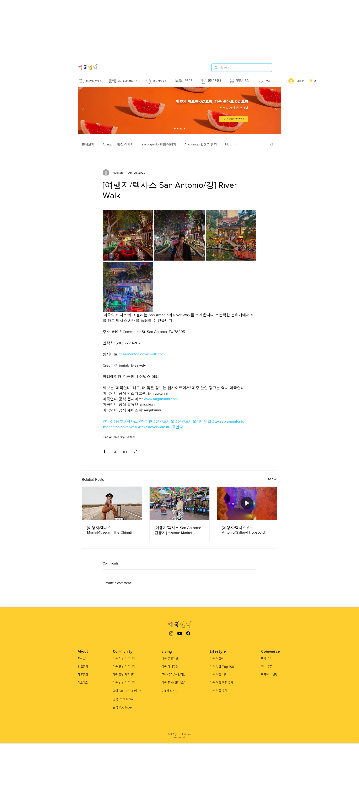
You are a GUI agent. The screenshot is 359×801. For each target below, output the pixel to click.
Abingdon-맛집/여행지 (118, 144)
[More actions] (253, 172)
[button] (233, 119)
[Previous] (83, 110)
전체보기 (88, 144)
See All (272, 478)
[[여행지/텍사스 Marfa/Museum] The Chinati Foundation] (112, 503)
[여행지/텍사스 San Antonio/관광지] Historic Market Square (178, 530)
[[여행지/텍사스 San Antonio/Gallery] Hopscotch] (247, 503)
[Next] (276, 110)
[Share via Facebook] (105, 451)
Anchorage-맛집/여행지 (200, 144)
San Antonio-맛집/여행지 (119, 437)
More (228, 144)
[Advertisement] (124, 29)
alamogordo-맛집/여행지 (159, 144)
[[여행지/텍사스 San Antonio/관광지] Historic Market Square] (180, 503)
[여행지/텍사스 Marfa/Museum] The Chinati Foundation (109, 530)
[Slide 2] (177, 128)
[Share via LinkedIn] (125, 451)
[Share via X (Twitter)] (115, 451)
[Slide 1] (175, 128)
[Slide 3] (181, 129)
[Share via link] (135, 451)
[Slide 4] (184, 128)
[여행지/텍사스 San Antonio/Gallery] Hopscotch (244, 530)
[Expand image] (128, 235)
